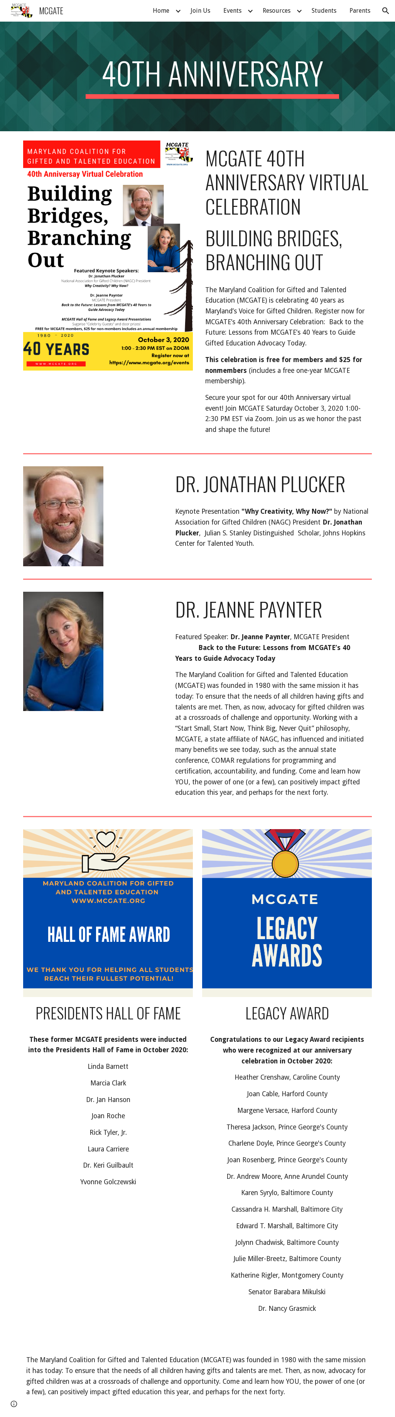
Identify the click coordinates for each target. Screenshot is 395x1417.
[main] (212, 76)
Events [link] (232, 10)
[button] (385, 11)
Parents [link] (359, 10)
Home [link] (161, 10)
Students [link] (324, 10)
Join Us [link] (200, 10)
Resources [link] (276, 10)
